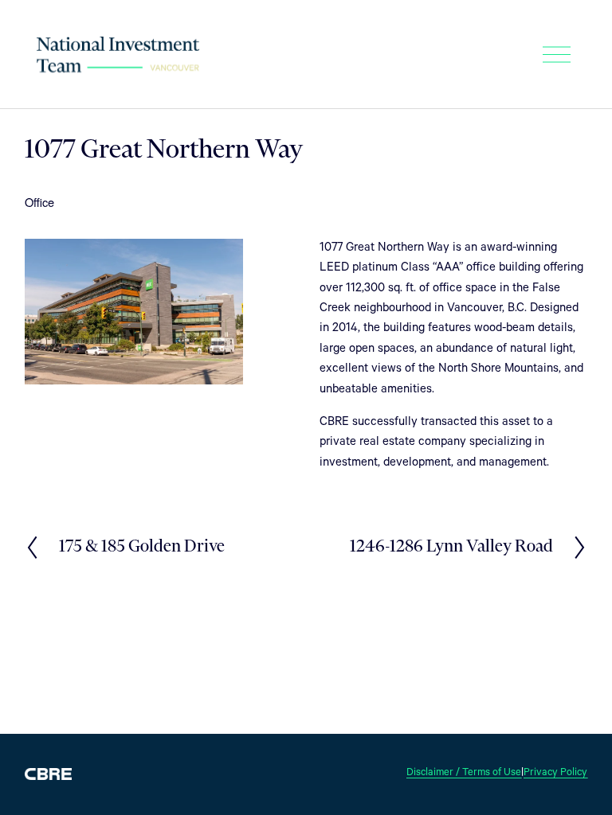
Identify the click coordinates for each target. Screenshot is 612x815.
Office (39, 201)
